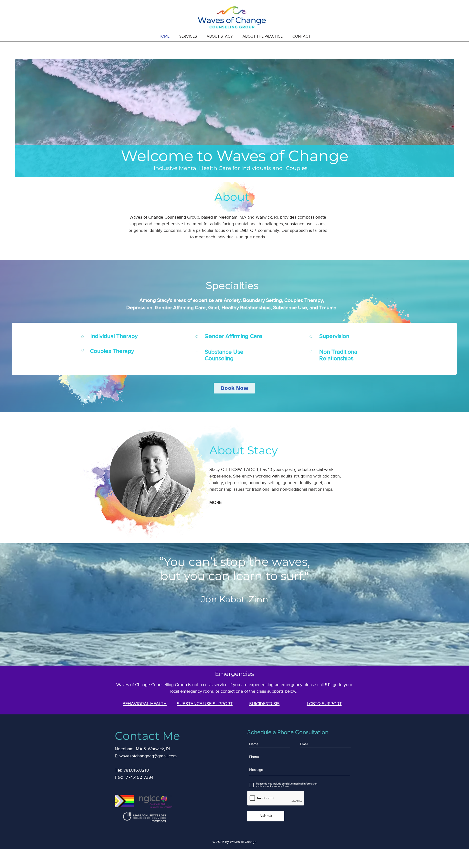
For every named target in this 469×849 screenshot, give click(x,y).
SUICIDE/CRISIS (264, 703)
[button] (188, 36)
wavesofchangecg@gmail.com (148, 755)
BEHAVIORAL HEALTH (145, 703)
